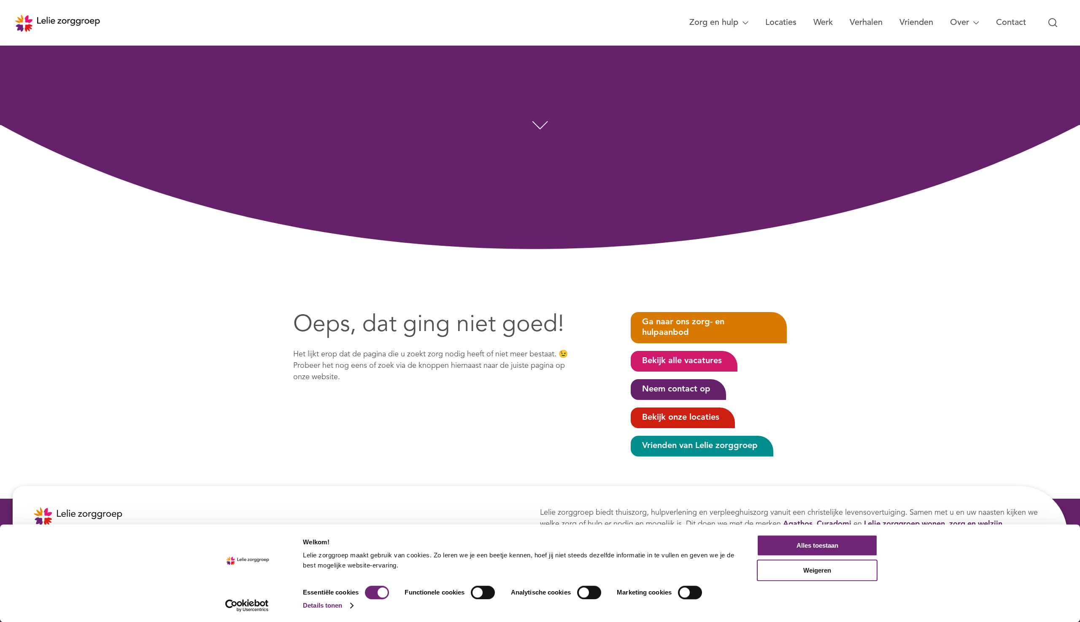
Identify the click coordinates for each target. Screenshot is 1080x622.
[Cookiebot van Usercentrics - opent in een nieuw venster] (247, 605)
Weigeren (817, 570)
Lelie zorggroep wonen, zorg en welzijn (933, 524)
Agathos (798, 524)
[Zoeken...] (1053, 23)
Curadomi (834, 524)
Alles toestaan (817, 545)
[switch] (483, 592)
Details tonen (322, 605)
